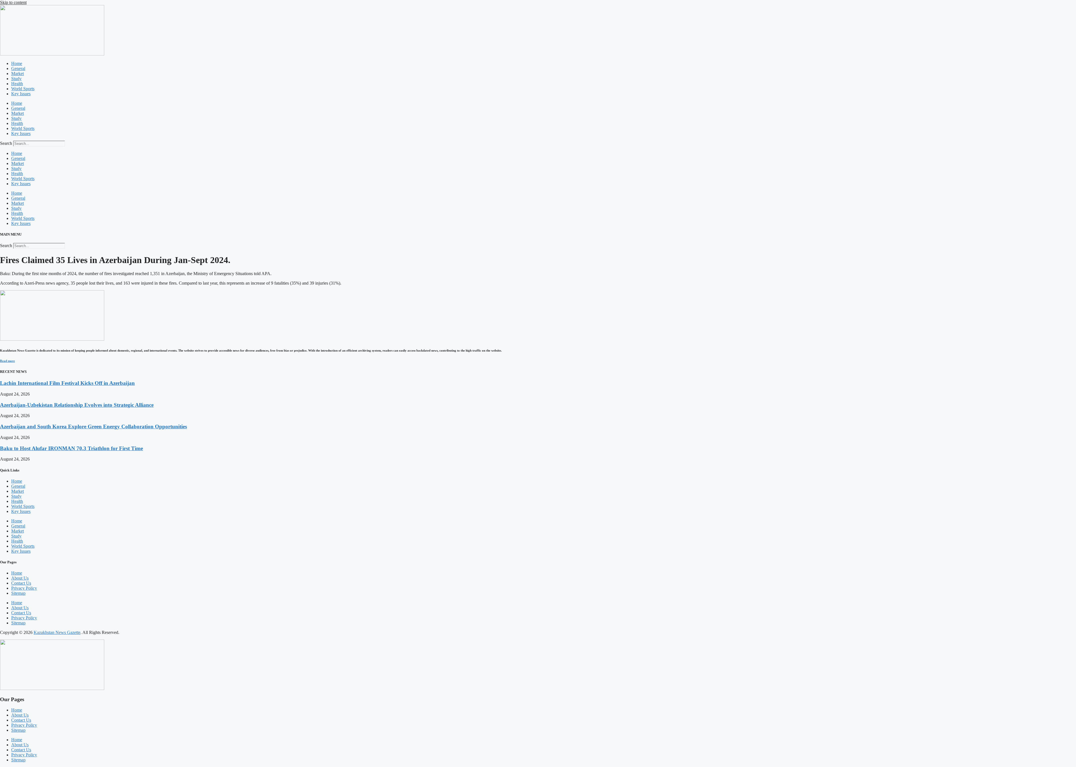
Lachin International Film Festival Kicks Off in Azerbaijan (67, 383)
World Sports (22, 88)
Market (17, 73)
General (18, 68)
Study (16, 78)
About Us (20, 578)
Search (6, 143)
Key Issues (21, 93)
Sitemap (18, 593)
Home (16, 63)
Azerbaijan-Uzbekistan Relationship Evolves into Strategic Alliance (77, 405)
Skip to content (13, 2)
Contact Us (21, 583)
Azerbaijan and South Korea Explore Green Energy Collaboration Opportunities (93, 426)
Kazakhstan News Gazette (57, 632)
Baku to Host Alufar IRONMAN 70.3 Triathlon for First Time (71, 448)
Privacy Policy (24, 588)
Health (17, 83)
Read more (7, 360)
